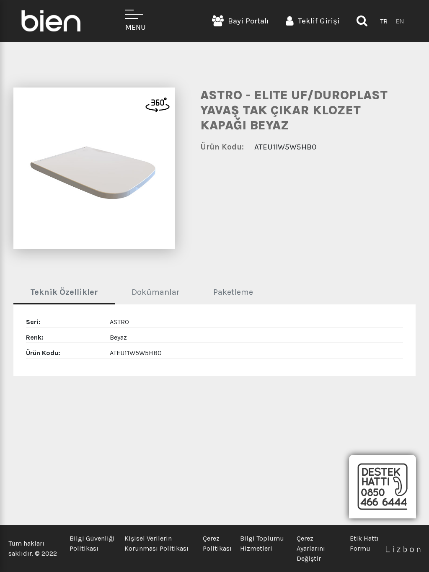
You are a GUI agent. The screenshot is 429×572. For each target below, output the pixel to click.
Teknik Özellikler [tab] (64, 292)
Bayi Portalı (248, 21)
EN (399, 21)
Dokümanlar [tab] (156, 292)
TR (384, 21)
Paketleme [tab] (233, 292)
